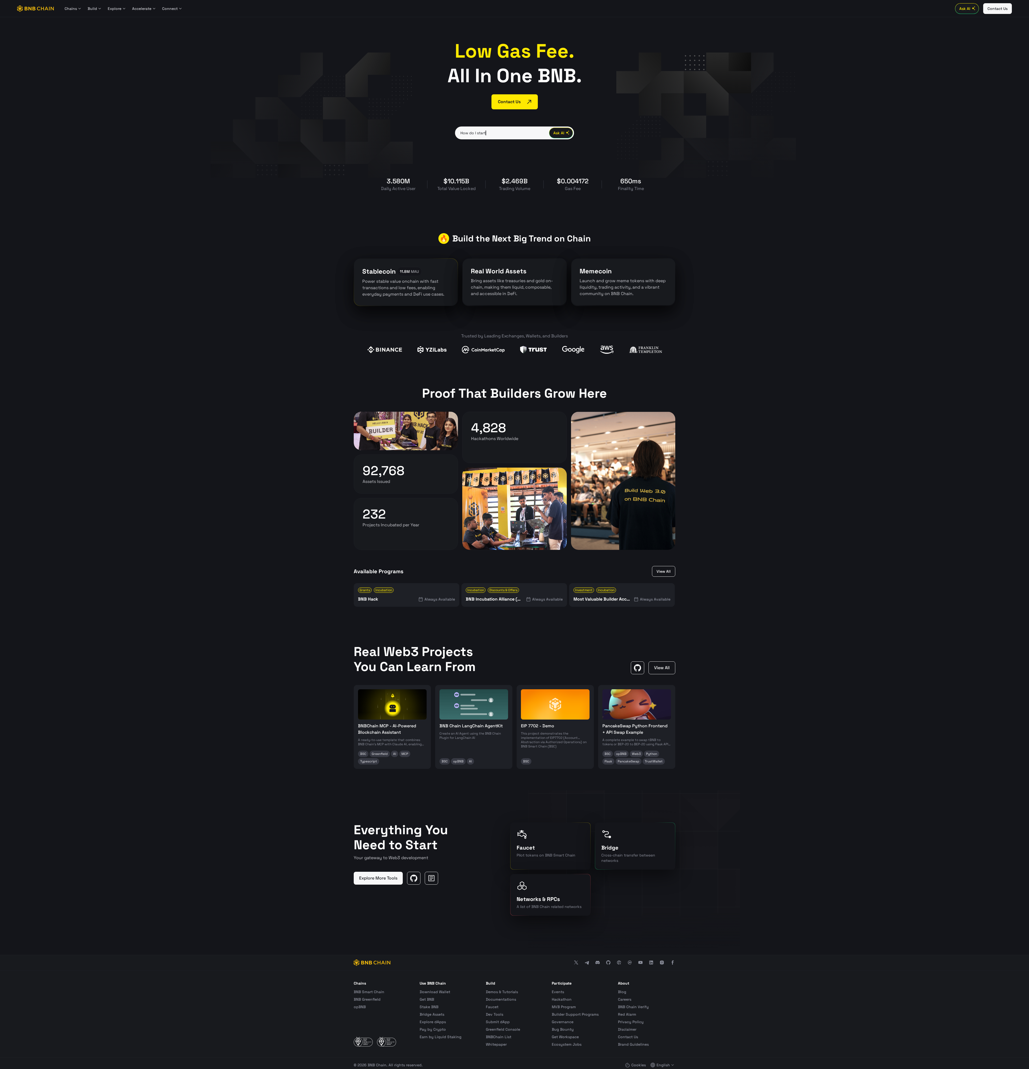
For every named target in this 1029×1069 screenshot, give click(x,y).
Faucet (492, 1007)
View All (664, 571)
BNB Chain (377, 1065)
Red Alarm (627, 1014)
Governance (562, 1022)
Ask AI (964, 8)
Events (558, 992)
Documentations (501, 999)
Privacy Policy (631, 1022)
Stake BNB (429, 1007)
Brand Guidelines (633, 1044)
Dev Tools (494, 1014)
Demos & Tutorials (502, 992)
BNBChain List (498, 1037)
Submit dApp (498, 1022)
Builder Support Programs (575, 1014)
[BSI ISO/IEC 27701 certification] (386, 1041)
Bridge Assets (432, 1014)
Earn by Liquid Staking (440, 1037)
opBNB (360, 1007)
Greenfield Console (503, 1029)
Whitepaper (496, 1044)
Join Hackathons (490, 450)
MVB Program (564, 1007)
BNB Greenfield (367, 999)
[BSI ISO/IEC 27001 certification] (363, 1041)
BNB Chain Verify (633, 1007)
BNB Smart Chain (369, 992)
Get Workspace (565, 1037)
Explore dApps (433, 1022)
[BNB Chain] (35, 8)
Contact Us (628, 1037)
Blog (622, 992)
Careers (624, 999)
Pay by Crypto (433, 1029)
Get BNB (427, 999)
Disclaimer (627, 1029)
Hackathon (562, 999)
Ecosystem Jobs (566, 1044)
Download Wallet (435, 992)
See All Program (381, 536)
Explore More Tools (378, 878)
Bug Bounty (563, 1029)
